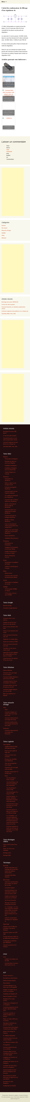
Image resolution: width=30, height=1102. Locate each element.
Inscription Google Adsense (10, 608)
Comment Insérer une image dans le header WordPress (10, 511)
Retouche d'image (6, 230)
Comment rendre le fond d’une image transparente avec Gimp (11, 723)
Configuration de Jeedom (9, 1085)
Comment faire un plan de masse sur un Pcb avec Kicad (12, 805)
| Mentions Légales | (13, 1095)
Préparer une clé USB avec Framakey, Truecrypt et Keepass (10, 928)
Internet (4, 225)
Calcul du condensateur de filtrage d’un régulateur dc (11, 919)
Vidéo (3, 235)
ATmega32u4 (6, 1044)
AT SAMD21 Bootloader (9, 1035)
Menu (3, 1)
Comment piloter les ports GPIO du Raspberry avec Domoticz (9, 1071)
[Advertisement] (13, 192)
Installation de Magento (11, 465)
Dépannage (6, 924)
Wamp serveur (8, 573)
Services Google (7, 605)
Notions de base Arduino (9, 980)
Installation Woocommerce (11, 538)
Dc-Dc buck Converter (10, 900)
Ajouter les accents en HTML (10, 641)
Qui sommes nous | (9, 1097)
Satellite (4, 233)
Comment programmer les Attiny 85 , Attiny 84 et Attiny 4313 (10, 1009)
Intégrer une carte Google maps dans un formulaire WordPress (11, 531)
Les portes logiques (10, 887)
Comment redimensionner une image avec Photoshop (11, 732)
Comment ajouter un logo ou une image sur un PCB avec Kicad (12, 811)
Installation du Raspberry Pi (10, 993)
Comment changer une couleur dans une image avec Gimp (11, 713)
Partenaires (5, 1095)
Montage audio (7, 852)
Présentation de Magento (11, 458)
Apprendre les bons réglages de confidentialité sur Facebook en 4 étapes (10, 654)
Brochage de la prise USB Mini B (10, 302)
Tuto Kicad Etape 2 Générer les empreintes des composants (12, 783)
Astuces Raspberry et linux (10, 996)
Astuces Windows (7, 670)
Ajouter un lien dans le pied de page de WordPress (10, 505)
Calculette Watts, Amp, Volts (9, 313)
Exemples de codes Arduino (10, 978)
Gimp (6, 709)
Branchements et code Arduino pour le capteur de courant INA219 (10, 1077)
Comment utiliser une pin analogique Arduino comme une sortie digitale (10, 1053)
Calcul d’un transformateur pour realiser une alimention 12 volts (11, 883)
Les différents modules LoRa (10, 1042)
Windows (4, 238)
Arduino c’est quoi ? (8, 975)
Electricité (5, 865)
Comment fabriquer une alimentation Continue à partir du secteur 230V (11, 892)
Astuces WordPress (10, 535)
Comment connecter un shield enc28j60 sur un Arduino (9, 1014)
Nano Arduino (6, 983)
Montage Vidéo (7, 855)
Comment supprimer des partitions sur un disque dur (15, 311)
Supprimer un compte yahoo (10, 639)
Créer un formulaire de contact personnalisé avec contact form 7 (11, 525)
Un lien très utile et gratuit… (9, 304)
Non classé (4, 228)
